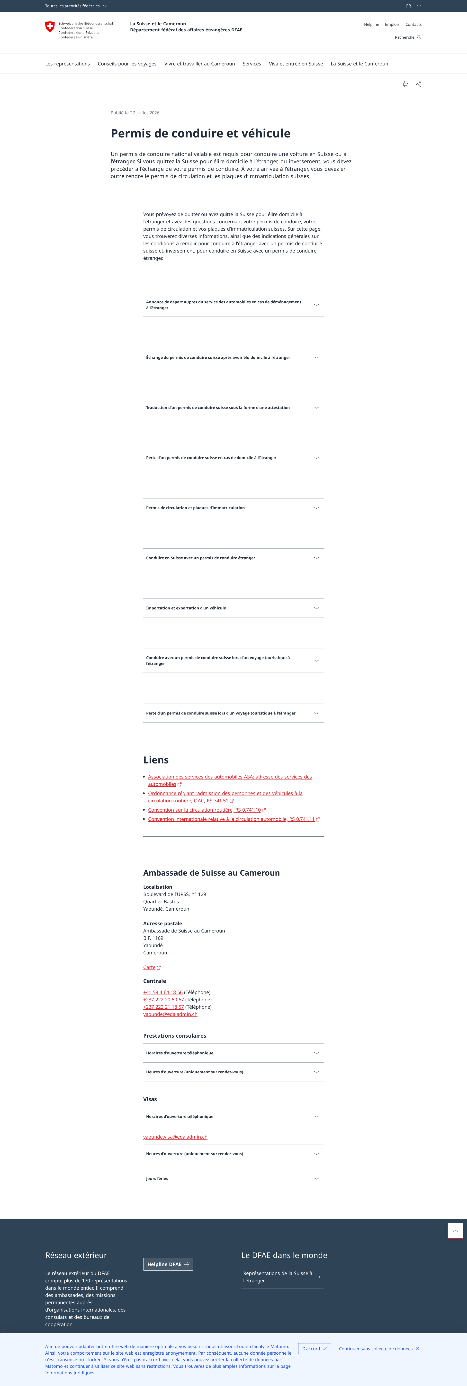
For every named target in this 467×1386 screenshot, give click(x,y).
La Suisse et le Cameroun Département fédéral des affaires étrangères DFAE (186, 27)
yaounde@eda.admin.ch (170, 1014)
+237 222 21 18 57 (163, 1007)
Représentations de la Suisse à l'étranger (277, 1277)
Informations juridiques (69, 1373)
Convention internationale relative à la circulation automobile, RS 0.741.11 (231, 819)
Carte (149, 967)
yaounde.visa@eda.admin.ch (175, 1136)
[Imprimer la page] (405, 83)
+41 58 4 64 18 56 (163, 992)
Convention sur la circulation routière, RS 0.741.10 (204, 809)
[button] (67, 63)
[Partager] (418, 83)
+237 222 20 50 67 (163, 999)
